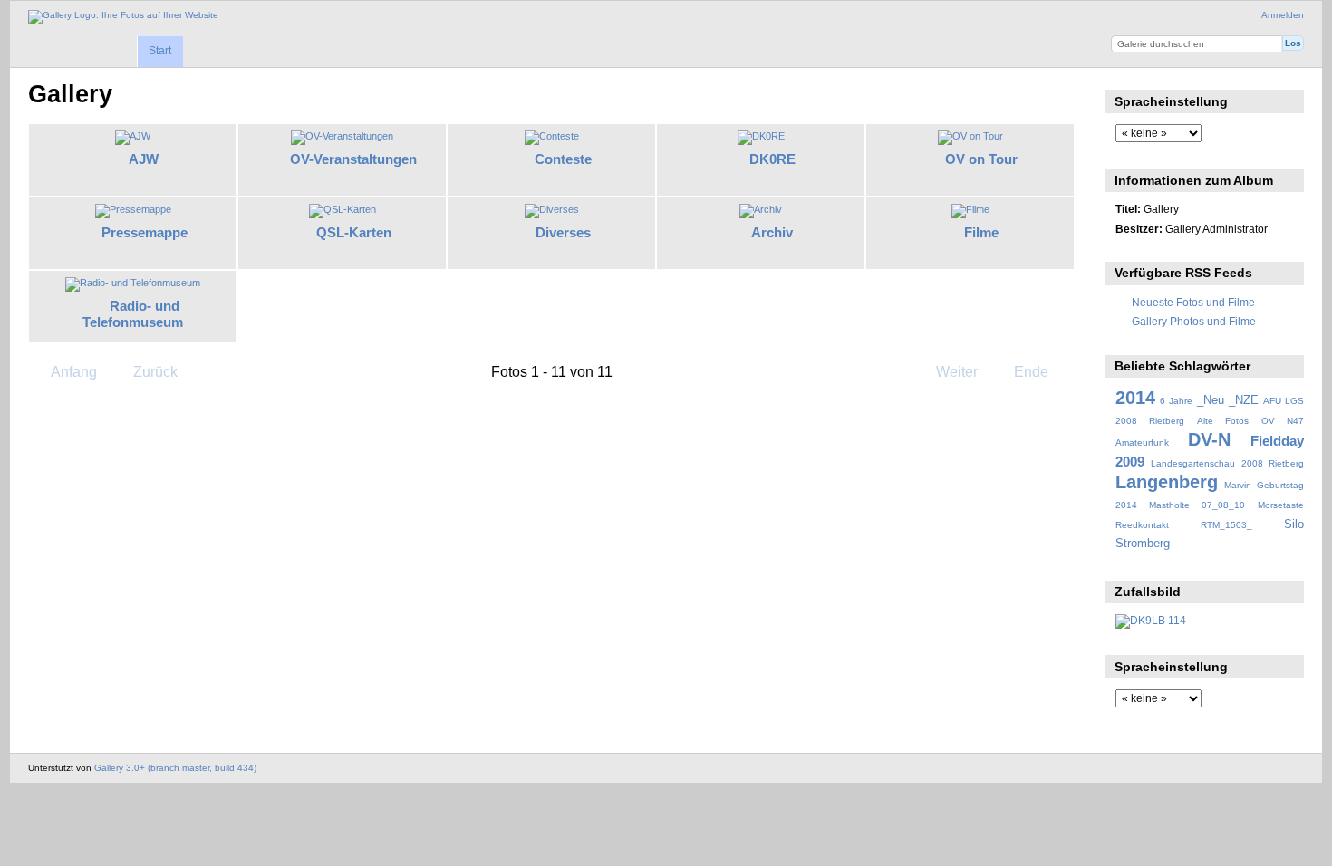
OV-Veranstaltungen (353, 159)
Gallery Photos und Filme (1194, 321)
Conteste (563, 159)
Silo (1294, 524)
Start (160, 50)
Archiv (772, 232)
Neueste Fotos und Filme (1193, 302)
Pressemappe (144, 232)
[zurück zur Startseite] (123, 17)
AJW (144, 159)
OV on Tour (981, 159)
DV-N (1209, 439)
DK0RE (772, 159)
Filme (981, 232)
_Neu (1210, 400)
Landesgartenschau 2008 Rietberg (1227, 463)
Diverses (563, 232)
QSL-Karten (353, 232)
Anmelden (1282, 15)
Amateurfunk (1142, 442)
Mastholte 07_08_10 (1197, 505)
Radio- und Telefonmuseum (132, 314)
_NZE (1244, 400)
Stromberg (1142, 543)
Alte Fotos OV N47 (1250, 421)
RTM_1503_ (1226, 525)
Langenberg (1166, 482)
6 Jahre (1176, 401)
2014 (1135, 398)
